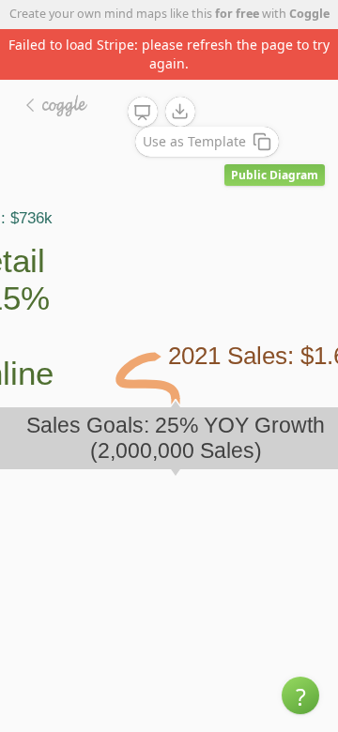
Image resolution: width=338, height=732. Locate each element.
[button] (300, 695)
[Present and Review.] (143, 113)
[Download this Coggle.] (180, 112)
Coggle (309, 14)
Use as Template (194, 141)
